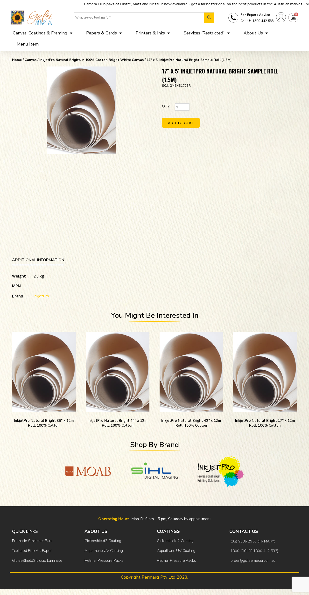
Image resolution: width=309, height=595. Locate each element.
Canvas (30, 60)
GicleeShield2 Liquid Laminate (37, 560)
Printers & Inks (150, 33)
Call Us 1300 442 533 (257, 21)
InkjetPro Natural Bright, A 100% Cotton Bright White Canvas (91, 60)
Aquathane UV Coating (103, 550)
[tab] (38, 261)
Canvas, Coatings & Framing (40, 33)
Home (17, 60)
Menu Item (28, 44)
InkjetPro (41, 296)
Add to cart (181, 122)
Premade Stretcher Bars (32, 540)
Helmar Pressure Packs (104, 560)
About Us (253, 33)
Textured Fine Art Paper (32, 550)
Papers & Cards (101, 33)
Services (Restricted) (204, 33)
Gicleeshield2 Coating (102, 540)
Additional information (38, 260)
